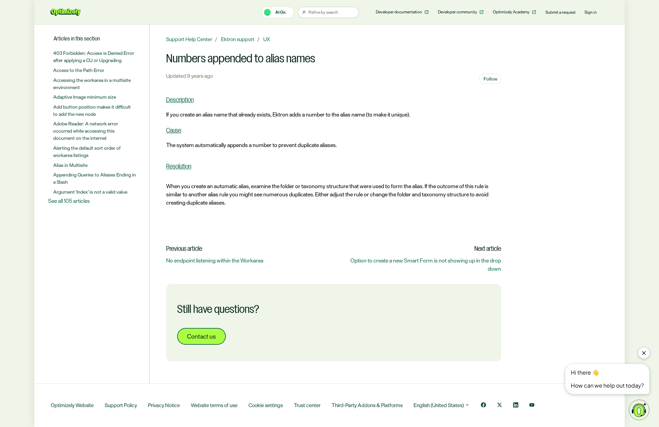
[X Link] (500, 405)
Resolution (178, 167)
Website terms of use (214, 405)
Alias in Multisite (70, 165)
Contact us (201, 336)
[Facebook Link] (483, 405)
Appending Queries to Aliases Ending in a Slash (94, 178)
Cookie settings (265, 405)
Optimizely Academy (511, 12)
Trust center (307, 405)
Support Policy (121, 405)
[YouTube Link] (532, 405)
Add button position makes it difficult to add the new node (92, 110)
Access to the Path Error (78, 70)
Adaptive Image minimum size (84, 97)
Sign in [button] (591, 12)
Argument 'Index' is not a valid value (90, 192)
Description (180, 100)
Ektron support (237, 39)
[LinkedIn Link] (516, 405)
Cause (173, 131)
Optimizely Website (72, 405)
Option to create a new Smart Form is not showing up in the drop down (425, 264)
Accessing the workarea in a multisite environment (92, 83)
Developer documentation (399, 12)
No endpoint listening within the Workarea (214, 260)
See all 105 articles (69, 200)
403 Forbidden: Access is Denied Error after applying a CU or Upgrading (93, 56)
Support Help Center (189, 39)
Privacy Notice (164, 405)
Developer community (458, 12)
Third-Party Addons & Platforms (367, 405)
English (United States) (439, 405)
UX (266, 39)
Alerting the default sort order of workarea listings (86, 151)
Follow (490, 79)
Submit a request (560, 12)
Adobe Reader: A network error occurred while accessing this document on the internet (85, 131)
